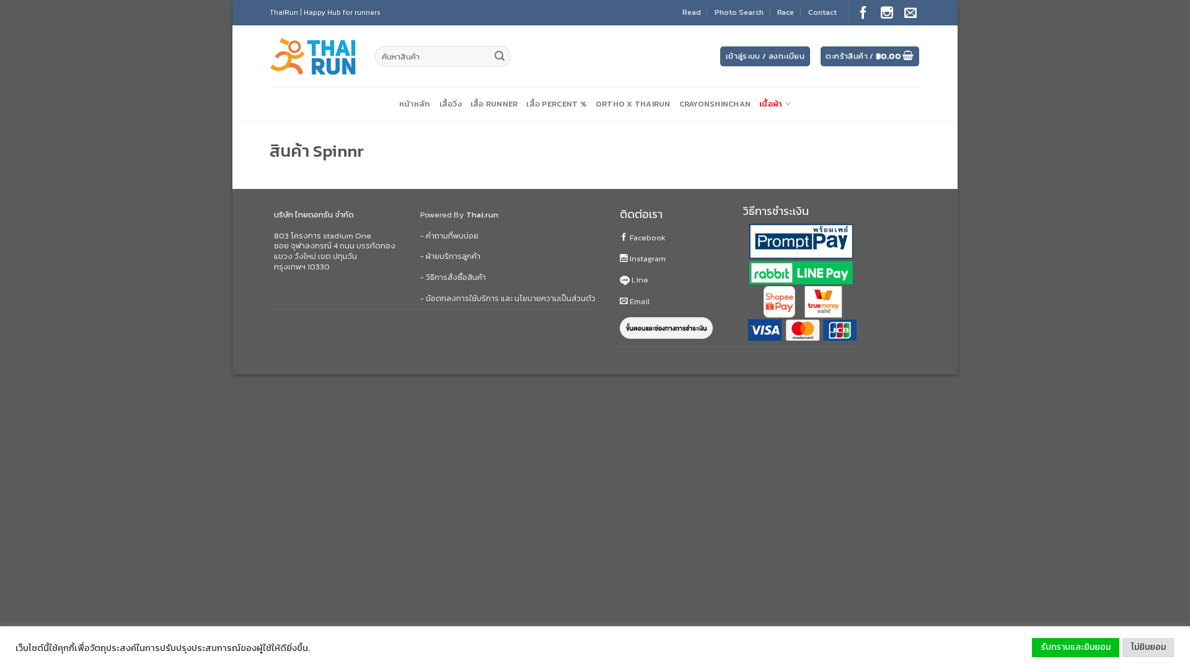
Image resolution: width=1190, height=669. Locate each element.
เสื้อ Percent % (556, 104)
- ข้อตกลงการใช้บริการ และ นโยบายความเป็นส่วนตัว (508, 298)
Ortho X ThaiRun (633, 104)
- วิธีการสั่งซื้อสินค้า (453, 277)
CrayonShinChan (715, 104)
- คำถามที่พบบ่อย (449, 236)
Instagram (647, 259)
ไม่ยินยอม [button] (1148, 647)
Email (639, 301)
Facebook (647, 237)
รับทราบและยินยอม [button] (1076, 647)
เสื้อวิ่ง (450, 104)
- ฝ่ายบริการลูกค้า (450, 256)
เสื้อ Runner (494, 104)
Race (785, 12)
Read (691, 12)
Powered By (459, 215)
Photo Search (739, 12)
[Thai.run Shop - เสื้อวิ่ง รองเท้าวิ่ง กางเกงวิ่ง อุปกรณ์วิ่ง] (313, 56)
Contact (822, 12)
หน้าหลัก (415, 104)
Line (639, 280)
